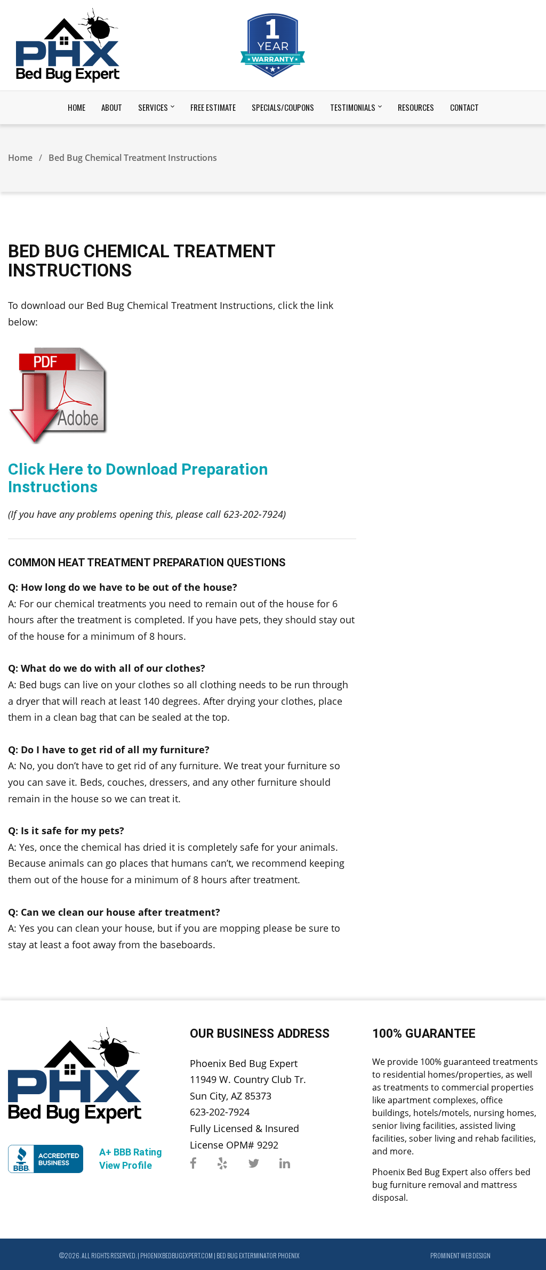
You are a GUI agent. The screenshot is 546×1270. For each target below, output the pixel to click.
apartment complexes (432, 1100)
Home (20, 158)
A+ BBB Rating (130, 1152)
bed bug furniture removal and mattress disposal (451, 1184)
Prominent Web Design (460, 1255)
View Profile (125, 1165)
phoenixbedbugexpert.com (176, 1255)
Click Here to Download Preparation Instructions (138, 478)
